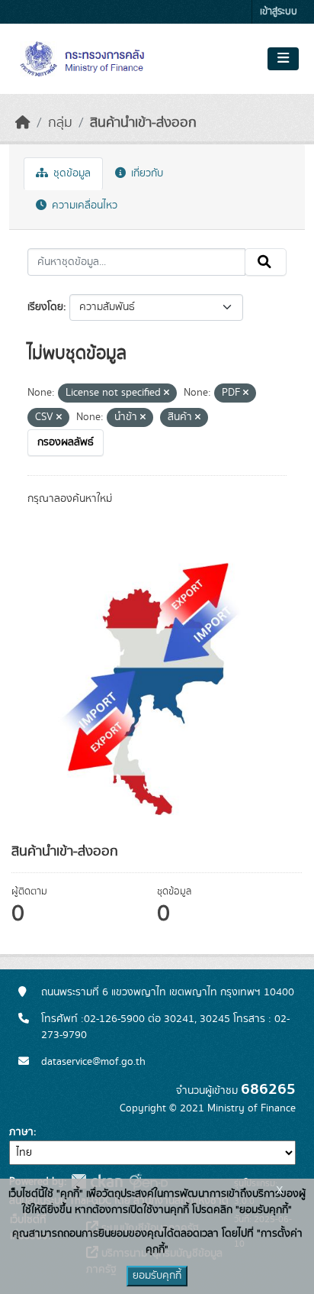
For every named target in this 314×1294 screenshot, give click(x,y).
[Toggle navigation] (283, 58)
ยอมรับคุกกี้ (157, 1275)
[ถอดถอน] (166, 393)
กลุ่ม (60, 123)
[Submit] (266, 262)
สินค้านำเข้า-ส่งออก (143, 123)
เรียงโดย (45, 307)
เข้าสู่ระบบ (278, 12)
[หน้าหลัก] (22, 123)
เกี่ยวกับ (145, 173)
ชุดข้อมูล (70, 173)
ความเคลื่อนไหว (83, 205)
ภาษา (21, 1132)
